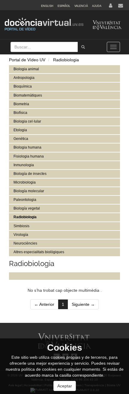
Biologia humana (27, 147)
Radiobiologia (66, 59)
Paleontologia (25, 200)
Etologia (20, 130)
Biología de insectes (30, 174)
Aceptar (64, 386)
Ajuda (96, 5)
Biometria (21, 104)
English (47, 5)
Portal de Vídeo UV (27, 59)
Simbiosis (21, 226)
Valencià (81, 5)
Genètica (21, 139)
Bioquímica (23, 86)
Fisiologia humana (29, 156)
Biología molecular (29, 191)
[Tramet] (83, 47)
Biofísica (20, 113)
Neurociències (25, 243)
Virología (21, 235)
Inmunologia (24, 165)
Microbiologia (25, 182)
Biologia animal (26, 69)
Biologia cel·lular (27, 121)
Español (64, 5)
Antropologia (24, 78)
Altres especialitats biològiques (39, 252)
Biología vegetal (27, 208)
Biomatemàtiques (28, 95)
